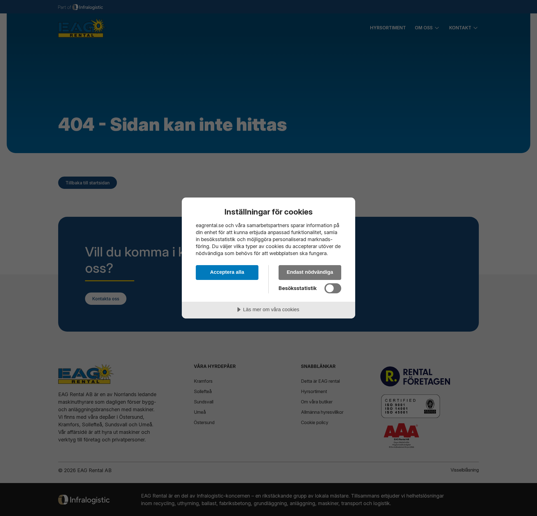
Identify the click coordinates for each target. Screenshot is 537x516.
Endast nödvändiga (310, 272)
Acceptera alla (227, 272)
